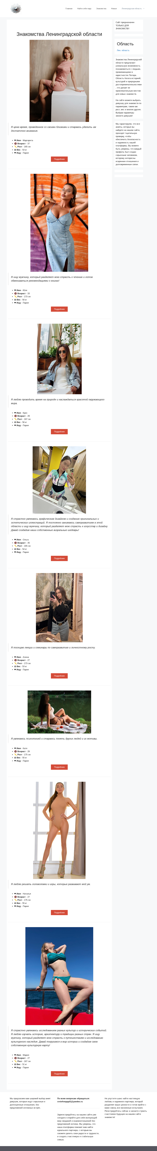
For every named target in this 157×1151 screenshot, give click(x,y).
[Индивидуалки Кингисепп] (16, 8)
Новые (114, 8)
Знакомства (101, 8)
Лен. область (123, 50)
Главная (68, 8)
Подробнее (59, 159)
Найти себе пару (84, 8)
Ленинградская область (132, 8)
